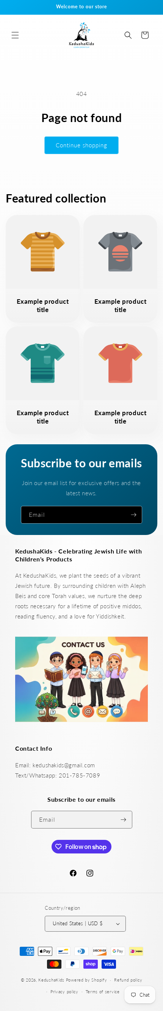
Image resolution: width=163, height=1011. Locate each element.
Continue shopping (81, 145)
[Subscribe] (133, 515)
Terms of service (103, 991)
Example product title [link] (43, 305)
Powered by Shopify (86, 979)
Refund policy (128, 979)
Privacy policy (64, 991)
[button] (15, 35)
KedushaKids (51, 979)
